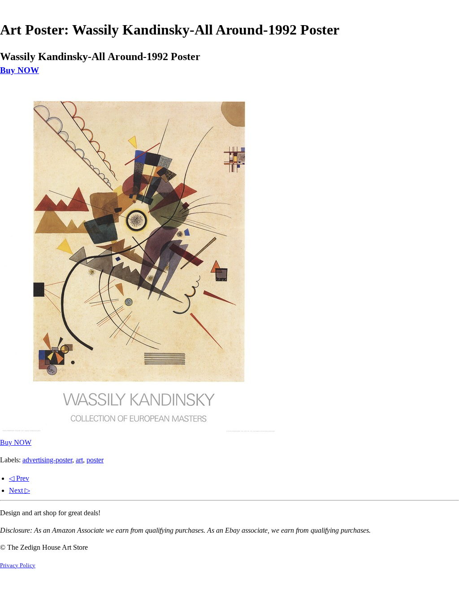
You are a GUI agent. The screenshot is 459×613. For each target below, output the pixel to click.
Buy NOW (19, 70)
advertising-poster (47, 460)
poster (95, 460)
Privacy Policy (17, 565)
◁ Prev (19, 478)
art (79, 460)
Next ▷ (19, 490)
